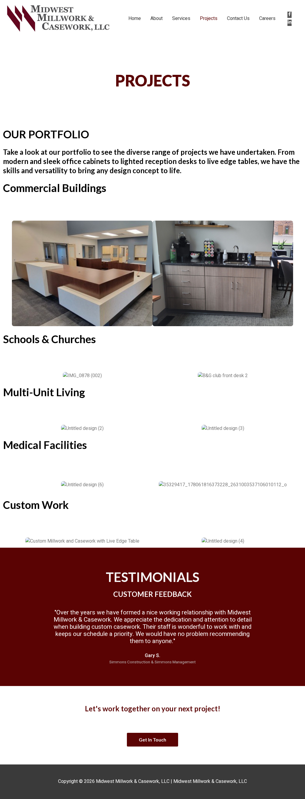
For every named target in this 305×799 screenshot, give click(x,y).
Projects (208, 18)
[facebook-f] (290, 14)
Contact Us (238, 18)
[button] (6, 273)
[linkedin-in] (290, 22)
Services (181, 18)
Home (134, 18)
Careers (267, 18)
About (156, 18)
